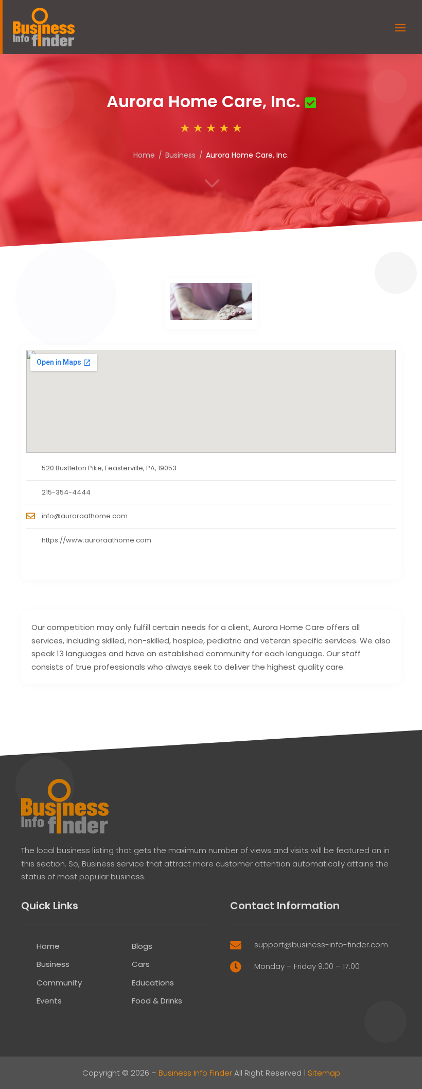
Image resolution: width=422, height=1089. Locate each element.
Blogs (142, 946)
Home (144, 155)
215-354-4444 (66, 492)
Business (180, 155)
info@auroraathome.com (85, 516)
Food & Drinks (157, 1000)
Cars (141, 964)
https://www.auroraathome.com (96, 540)
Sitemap (324, 1072)
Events (49, 1000)
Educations (153, 982)
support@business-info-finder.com (321, 944)
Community (59, 982)
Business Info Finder (195, 1072)
